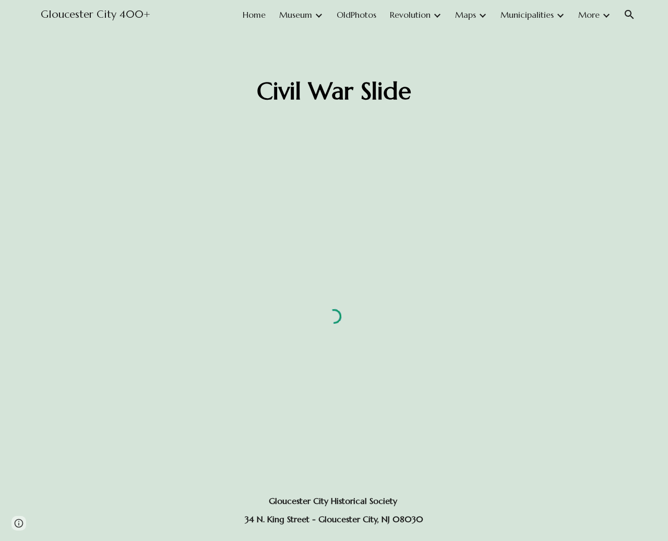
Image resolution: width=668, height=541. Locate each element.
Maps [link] (465, 14)
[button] (629, 14)
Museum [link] (295, 14)
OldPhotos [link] (356, 14)
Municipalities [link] (527, 14)
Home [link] (254, 14)
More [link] (589, 14)
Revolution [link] (410, 14)
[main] (334, 91)
